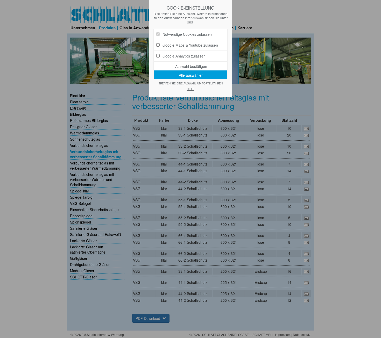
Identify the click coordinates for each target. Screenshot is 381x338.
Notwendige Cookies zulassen (187, 34)
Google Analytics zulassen (184, 56)
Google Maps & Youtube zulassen (190, 45)
